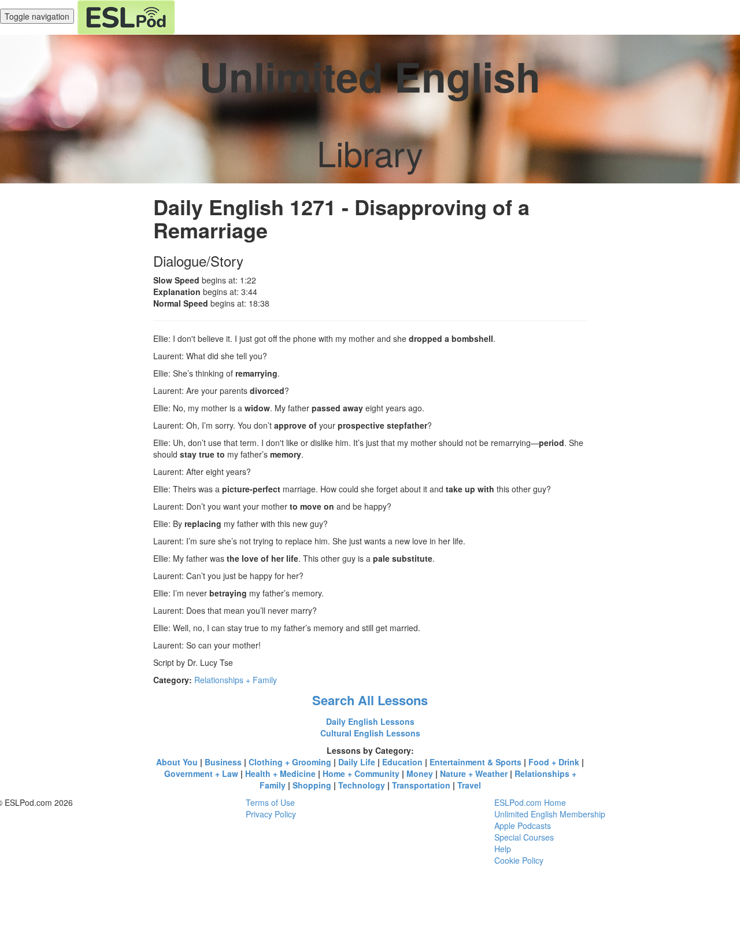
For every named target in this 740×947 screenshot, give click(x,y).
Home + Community (361, 773)
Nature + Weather (474, 773)
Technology (361, 785)
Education (402, 762)
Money (419, 773)
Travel (469, 785)
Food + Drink (553, 762)
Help (502, 848)
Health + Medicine (280, 773)
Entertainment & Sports (475, 762)
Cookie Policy (518, 860)
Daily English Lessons (370, 721)
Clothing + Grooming (290, 762)
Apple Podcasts (522, 825)
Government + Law (201, 773)
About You (177, 762)
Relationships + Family (235, 680)
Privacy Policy (271, 814)
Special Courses (524, 837)
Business (223, 762)
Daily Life (356, 762)
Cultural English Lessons (370, 733)
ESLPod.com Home (530, 802)
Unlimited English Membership (549, 814)
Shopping (312, 785)
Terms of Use (270, 802)
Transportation (421, 785)
